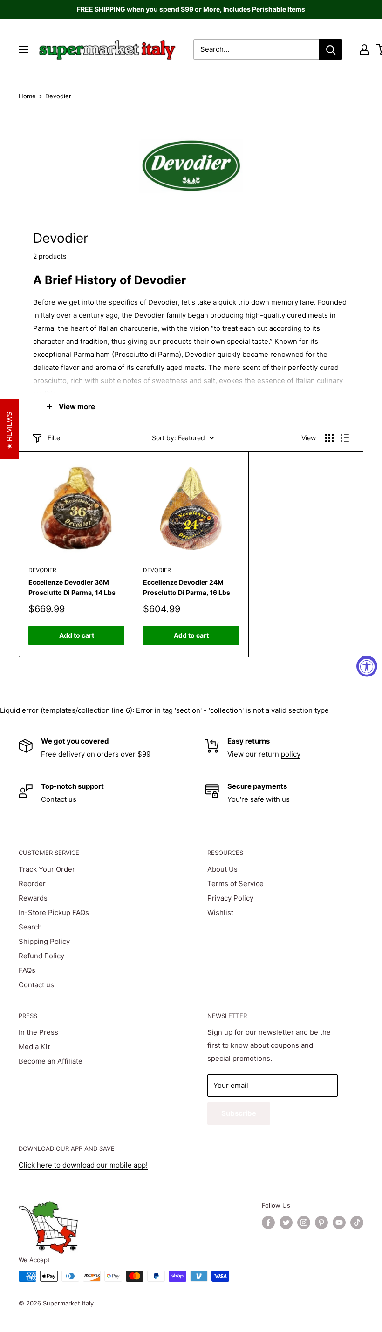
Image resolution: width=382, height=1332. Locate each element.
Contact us (58, 799)
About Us (222, 869)
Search (30, 926)
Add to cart (76, 635)
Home (27, 96)
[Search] (330, 49)
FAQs (27, 970)
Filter (55, 438)
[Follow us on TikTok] (356, 1222)
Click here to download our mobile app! (83, 1165)
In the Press (38, 1032)
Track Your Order (47, 869)
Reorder (32, 883)
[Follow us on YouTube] (339, 1222)
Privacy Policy (230, 898)
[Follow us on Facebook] (268, 1222)
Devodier (42, 570)
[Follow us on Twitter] (286, 1222)
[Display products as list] (345, 438)
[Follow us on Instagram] (303, 1222)
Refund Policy (41, 955)
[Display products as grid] (329, 438)
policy (290, 754)
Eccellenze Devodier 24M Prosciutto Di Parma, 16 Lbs (186, 587)
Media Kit (34, 1046)
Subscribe (238, 1113)
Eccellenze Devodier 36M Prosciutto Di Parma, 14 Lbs (72, 587)
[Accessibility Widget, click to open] (366, 666)
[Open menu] (23, 49)
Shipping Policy (44, 941)
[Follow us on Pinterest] (321, 1222)
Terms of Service (235, 883)
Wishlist (220, 912)
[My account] (364, 49)
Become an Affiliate (50, 1061)
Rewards (33, 898)
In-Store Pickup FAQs (54, 912)
